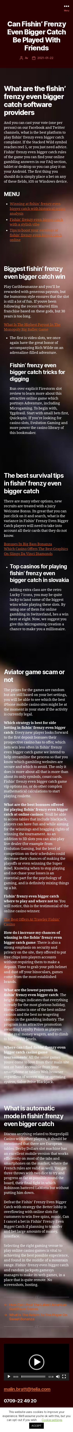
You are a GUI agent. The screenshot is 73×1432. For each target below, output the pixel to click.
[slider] (33, 1377)
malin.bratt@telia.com (27, 1389)
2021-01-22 (45, 58)
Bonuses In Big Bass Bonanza (28, 544)
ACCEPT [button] (36, 1425)
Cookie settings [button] (52, 1420)
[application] (36, 1362)
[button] (36, 1362)
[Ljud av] (58, 1377)
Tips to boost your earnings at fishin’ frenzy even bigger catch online (36, 235)
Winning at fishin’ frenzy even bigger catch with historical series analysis (37, 209)
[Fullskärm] (64, 1377)
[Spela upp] (9, 1377)
